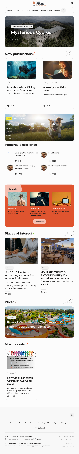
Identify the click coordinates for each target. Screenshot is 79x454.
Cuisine (27, 10)
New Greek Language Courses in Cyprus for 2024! (20, 380)
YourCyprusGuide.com (23, 437)
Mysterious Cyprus (31, 32)
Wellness (11, 208)
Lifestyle (57, 10)
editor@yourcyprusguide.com (39, 446)
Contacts (64, 440)
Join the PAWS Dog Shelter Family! (31, 124)
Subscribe (42, 428)
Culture (16, 10)
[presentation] (71, 53)
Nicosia (44, 268)
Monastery (36, 10)
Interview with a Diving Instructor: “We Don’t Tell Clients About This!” (21, 90)
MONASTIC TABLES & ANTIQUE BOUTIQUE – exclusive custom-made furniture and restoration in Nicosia (57, 278)
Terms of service (68, 447)
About (71, 440)
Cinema (32, 208)
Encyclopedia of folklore (22, 26)
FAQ (60, 436)
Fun (22, 10)
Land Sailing (53, 153)
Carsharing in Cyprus (57, 166)
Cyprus (49, 10)
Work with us (69, 436)
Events (9, 10)
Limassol (9, 268)
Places (43, 10)
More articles (39, 221)
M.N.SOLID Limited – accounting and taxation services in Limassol (19, 275)
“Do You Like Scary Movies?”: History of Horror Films (38, 214)
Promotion (70, 443)
